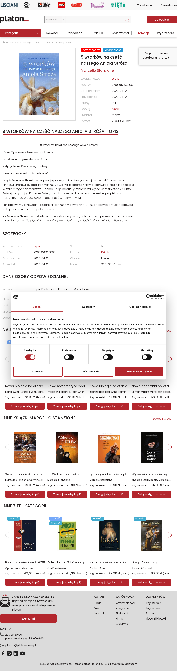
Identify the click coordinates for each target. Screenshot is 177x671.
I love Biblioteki (156, 619)
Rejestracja (153, 603)
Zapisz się (28, 619)
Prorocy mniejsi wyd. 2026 (25, 562)
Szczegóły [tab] (88, 306)
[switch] (69, 357)
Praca (97, 608)
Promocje (143, 33)
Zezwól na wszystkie (139, 371)
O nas (97, 603)
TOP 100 (97, 33)
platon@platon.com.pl (20, 645)
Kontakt (98, 613)
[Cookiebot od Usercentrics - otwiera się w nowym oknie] (148, 296)
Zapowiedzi (74, 33)
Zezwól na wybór (88, 371)
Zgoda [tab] (37, 306)
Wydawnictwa (125, 603)
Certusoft (131, 664)
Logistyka (121, 624)
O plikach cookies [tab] (140, 306)
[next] (171, 359)
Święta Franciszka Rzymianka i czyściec (35, 474)
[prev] (6, 359)
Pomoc (151, 613)
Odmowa (37, 371)
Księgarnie (122, 608)
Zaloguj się (162, 20)
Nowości (52, 33)
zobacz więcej (162, 419)
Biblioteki (121, 613)
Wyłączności (120, 33)
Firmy (119, 619)
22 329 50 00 (13, 635)
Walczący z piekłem (67, 474)
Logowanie (153, 608)
